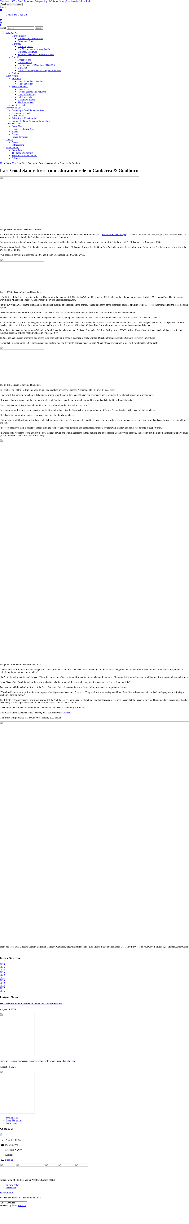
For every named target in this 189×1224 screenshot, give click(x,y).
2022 (2, 975)
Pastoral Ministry (20, 86)
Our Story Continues (27, 52)
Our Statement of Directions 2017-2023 (36, 65)
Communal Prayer (26, 41)
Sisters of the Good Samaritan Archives (36, 54)
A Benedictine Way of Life (30, 38)
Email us (9, 1160)
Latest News (17, 126)
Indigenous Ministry (27, 97)
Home (3, 163)
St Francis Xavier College (114, 234)
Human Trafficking (27, 94)
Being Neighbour (14, 1120)
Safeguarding (18, 145)
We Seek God (18, 105)
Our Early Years (25, 46)
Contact (16, 14)
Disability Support (26, 99)
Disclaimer (11, 1187)
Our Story (16, 44)
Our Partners (18, 115)
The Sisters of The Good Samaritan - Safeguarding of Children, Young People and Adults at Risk (45, 1)
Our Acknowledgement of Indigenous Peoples (39, 70)
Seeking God (12, 1117)
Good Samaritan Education (30, 81)
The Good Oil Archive (22, 153)
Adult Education (25, 83)
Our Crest (22, 67)
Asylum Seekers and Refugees (32, 91)
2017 (2, 988)
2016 (2, 991)
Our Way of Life (13, 107)
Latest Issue (17, 150)
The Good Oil (12, 147)
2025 (2, 967)
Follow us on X (19, 158)
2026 (2, 964)
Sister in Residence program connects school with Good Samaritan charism (37, 1061)
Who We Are (12, 33)
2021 (2, 977)
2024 (2, 969)
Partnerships (11, 1123)
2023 (2, 972)
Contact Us (17, 142)
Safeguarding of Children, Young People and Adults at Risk (28, 1180)
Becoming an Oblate (21, 113)
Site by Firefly (6, 1192)
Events (15, 134)
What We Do (12, 75)
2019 (2, 983)
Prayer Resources (20, 137)
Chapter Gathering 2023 (23, 129)
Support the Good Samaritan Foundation (31, 121)
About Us (16, 57)
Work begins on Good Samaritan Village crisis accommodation (31, 1003)
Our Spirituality (19, 36)
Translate (22, 1205)
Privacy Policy (12, 1185)
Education (16, 78)
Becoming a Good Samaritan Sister (28, 110)
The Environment (26, 102)
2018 (2, 985)
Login (3, 7)
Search (3, 28)
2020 (2, 980)
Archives (16, 73)
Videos (15, 131)
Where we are (24, 60)
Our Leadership (25, 62)
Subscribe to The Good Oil (24, 118)
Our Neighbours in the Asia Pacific (34, 49)
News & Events (13, 123)
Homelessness (24, 89)
